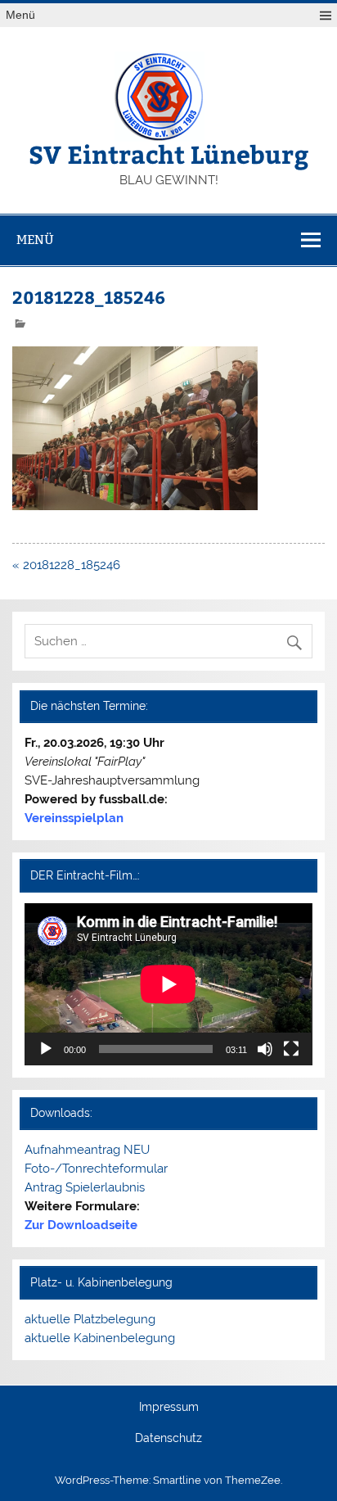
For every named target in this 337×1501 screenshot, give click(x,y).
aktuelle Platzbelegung (90, 1319)
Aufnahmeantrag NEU (87, 1149)
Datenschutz (168, 1438)
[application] (168, 984)
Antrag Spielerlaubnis (85, 1187)
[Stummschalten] (265, 1049)
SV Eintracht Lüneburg (168, 153)
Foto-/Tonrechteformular (96, 1168)
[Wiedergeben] (46, 1049)
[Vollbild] (291, 1049)
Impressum (169, 1407)
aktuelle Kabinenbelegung (100, 1338)
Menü (20, 15)
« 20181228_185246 (66, 565)
